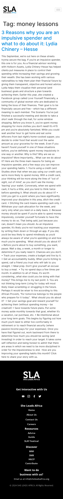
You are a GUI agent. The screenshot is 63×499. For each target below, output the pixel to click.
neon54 (52, 495)
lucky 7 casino (39, 495)
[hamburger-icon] (58, 10)
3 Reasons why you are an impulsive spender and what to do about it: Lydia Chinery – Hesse (30, 41)
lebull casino (24, 495)
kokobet (11, 495)
